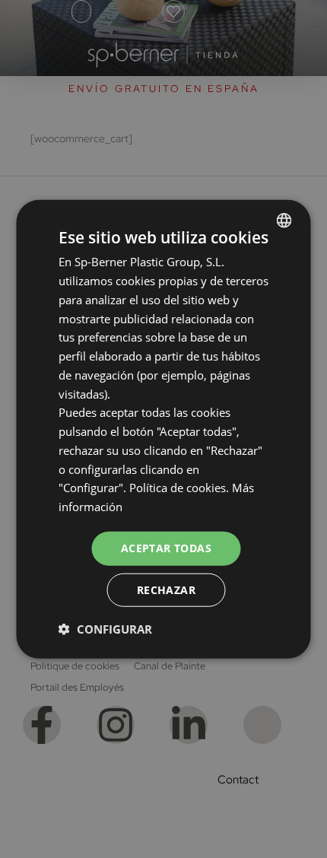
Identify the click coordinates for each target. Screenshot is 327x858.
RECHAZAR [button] (166, 589)
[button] (105, 628)
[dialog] (163, 429)
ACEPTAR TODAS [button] (166, 548)
